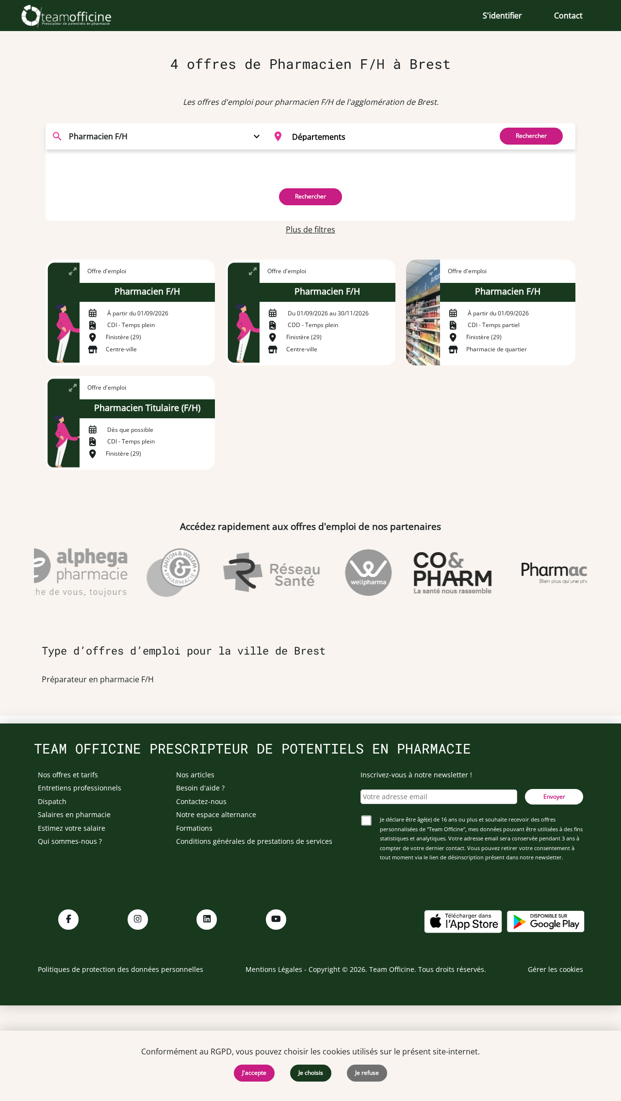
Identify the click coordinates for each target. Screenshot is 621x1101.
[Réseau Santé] (263, 572)
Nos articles (195, 774)
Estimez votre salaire (71, 828)
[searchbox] (389, 136)
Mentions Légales (273, 969)
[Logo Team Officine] (77, 15)
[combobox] (376, 136)
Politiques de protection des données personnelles (120, 969)
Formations (194, 828)
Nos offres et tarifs (68, 774)
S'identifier (502, 15)
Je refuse (367, 1072)
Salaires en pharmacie (74, 814)
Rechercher (531, 135)
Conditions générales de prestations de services (254, 841)
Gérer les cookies (555, 969)
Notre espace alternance (216, 814)
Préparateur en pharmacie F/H (98, 679)
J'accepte (254, 1072)
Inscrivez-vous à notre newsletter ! (416, 774)
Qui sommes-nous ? (70, 841)
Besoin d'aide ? (200, 787)
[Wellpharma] (360, 572)
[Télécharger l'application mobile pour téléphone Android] (546, 920)
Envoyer (554, 796)
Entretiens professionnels (79, 787)
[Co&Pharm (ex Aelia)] (445, 572)
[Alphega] (63, 572)
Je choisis (310, 1072)
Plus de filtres (310, 229)
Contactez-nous (201, 801)
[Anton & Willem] (165, 572)
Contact (568, 15)
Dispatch (52, 801)
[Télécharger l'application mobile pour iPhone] (463, 920)
